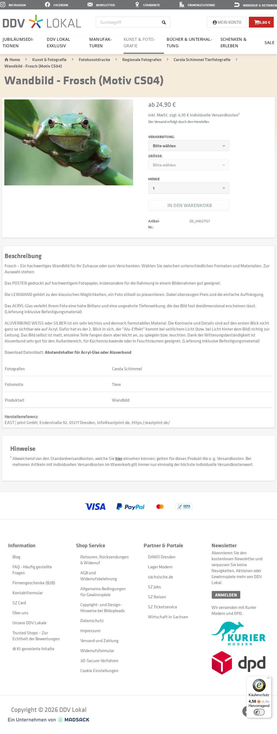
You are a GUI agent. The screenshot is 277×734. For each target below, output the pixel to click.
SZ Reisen (157, 597)
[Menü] (268, 679)
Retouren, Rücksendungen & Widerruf (104, 560)
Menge (154, 179)
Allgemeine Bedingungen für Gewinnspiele (103, 592)
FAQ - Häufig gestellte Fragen (32, 570)
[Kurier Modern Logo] (240, 633)
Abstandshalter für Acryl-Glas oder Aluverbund (88, 352)
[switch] (259, 712)
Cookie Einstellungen (99, 670)
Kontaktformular (27, 593)
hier (119, 458)
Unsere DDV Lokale (29, 623)
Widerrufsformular (97, 650)
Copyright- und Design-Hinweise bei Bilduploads (102, 607)
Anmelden (226, 595)
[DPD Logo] (240, 663)
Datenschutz (92, 620)
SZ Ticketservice (162, 607)
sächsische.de (160, 577)
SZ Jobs (154, 587)
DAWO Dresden (162, 557)
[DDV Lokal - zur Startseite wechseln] (42, 21)
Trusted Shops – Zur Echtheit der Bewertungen (36, 636)
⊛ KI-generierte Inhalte (33, 649)
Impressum (90, 630)
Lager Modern (160, 567)
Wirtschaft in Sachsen (168, 617)
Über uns (20, 613)
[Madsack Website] (48, 719)
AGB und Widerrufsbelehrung (98, 576)
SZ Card (19, 603)
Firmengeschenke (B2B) (33, 583)
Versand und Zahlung (99, 640)
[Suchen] (164, 22)
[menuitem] (133, 22)
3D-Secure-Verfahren (99, 660)
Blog (16, 557)
